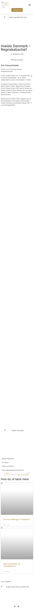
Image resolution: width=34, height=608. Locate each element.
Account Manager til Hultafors (16, 519)
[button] (29, 5)
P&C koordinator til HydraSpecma (11, 565)
